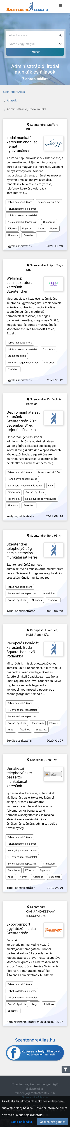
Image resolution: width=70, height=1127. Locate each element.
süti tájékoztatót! (30, 1115)
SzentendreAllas (14, 91)
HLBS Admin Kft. (37, 634)
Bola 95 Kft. (55, 535)
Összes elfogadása (53, 1122)
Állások (12, 100)
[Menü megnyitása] (61, 6)
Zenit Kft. (52, 760)
